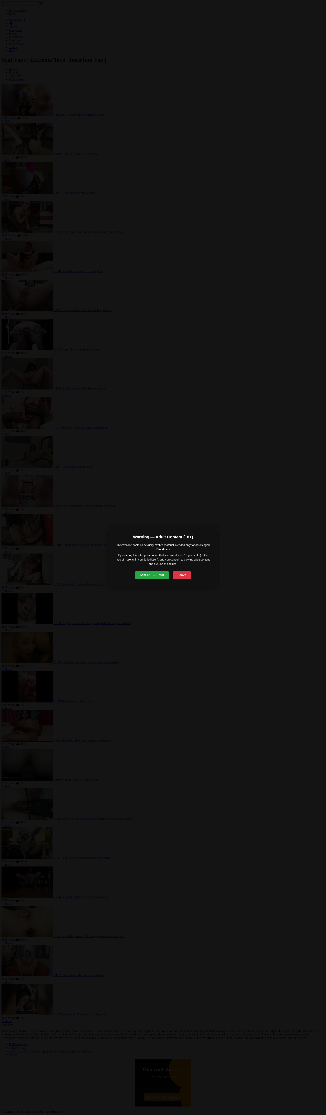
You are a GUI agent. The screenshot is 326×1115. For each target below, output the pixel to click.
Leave (182, 575)
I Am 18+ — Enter (152, 575)
